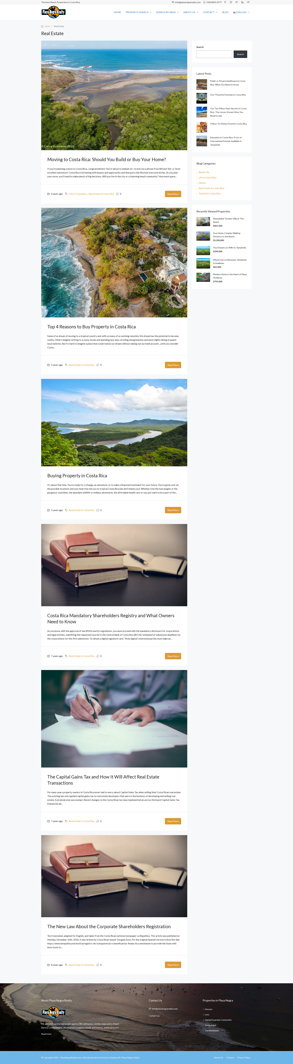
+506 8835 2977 (214, 2)
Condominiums (212, 1030)
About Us (189, 12)
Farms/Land (210, 1025)
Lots (207, 1014)
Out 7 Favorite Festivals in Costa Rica (228, 94)
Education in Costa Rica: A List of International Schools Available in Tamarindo (226, 141)
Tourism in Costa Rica (210, 193)
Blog (225, 12)
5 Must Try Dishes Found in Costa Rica (228, 123)
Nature (202, 182)
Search (200, 47)
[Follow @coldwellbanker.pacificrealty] (231, 2)
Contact (209, 12)
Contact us (154, 1015)
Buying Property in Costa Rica (77, 475)
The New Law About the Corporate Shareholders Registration (109, 926)
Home (117, 12)
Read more (46, 1034)
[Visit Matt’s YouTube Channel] (249, 2)
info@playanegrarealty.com (188, 2)
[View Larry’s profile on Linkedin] (243, 2)
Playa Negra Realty (131, 1057)
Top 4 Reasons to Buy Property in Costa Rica (91, 326)
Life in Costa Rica (78, 193)
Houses (208, 1009)
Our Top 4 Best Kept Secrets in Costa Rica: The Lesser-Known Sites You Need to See (228, 112)
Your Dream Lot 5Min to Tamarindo (229, 247)
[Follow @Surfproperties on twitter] (237, 2)
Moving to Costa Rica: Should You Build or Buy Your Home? (106, 159)
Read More (173, 194)
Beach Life (204, 172)
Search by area (166, 12)
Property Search (137, 12)
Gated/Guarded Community (218, 1020)
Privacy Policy (243, 1057)
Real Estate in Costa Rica (101, 193)
